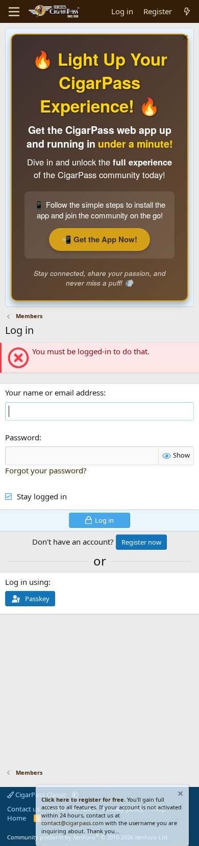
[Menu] (14, 12)
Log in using (26, 582)
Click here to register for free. (83, 799)
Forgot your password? (46, 470)
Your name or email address (54, 392)
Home (16, 818)
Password (22, 437)
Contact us (23, 808)
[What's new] (187, 11)
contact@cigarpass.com (72, 823)
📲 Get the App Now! (99, 239)
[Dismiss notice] (184, 39)
